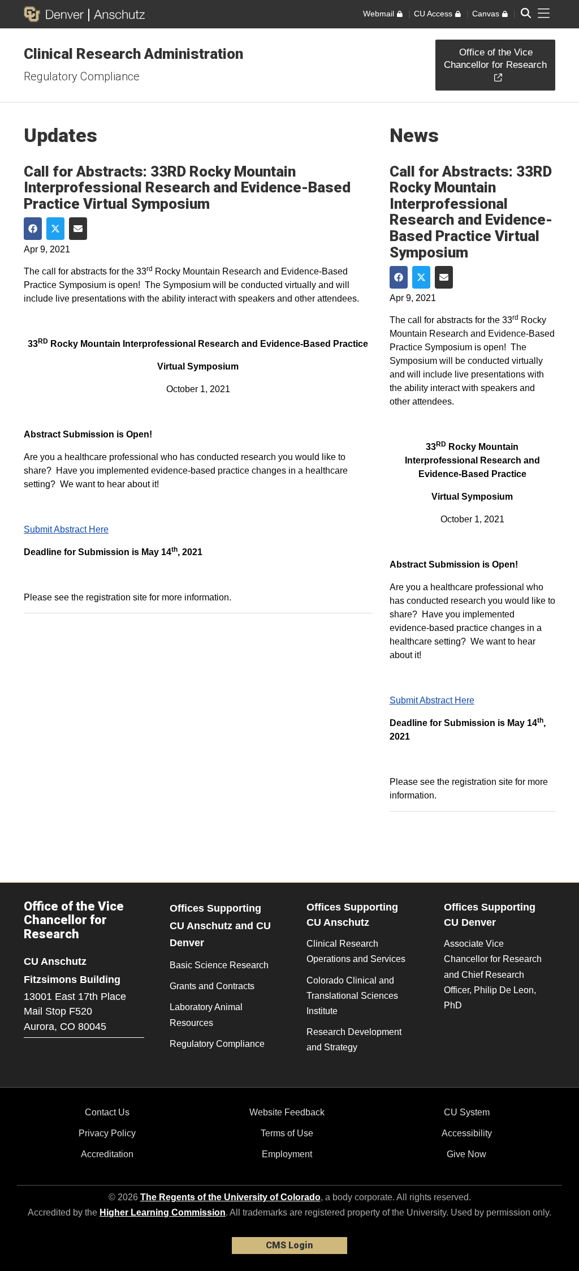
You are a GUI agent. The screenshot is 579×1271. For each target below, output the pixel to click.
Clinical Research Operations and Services (355, 951)
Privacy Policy (107, 1133)
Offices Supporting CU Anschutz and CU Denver (220, 925)
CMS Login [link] (289, 1245)
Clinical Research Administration (133, 53)
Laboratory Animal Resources (206, 1014)
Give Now (466, 1154)
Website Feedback (287, 1112)
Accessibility (467, 1133)
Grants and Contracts (212, 986)
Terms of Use (287, 1133)
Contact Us (107, 1112)
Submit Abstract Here (66, 529)
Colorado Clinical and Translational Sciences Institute (352, 996)
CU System (467, 1112)
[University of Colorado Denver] (56, 14)
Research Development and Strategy (353, 1039)
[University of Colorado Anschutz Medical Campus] (116, 14)
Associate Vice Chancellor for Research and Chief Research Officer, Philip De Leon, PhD (493, 974)
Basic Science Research (219, 965)
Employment (287, 1154)
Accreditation (107, 1154)
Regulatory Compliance (82, 76)
